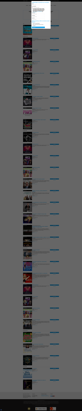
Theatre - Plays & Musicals (36, 23)
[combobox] (33, 7)
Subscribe (34, 27)
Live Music (34, 25)
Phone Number (34, 6)
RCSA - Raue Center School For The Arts (38, 24)
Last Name (33, 15)
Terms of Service (39, 11)
